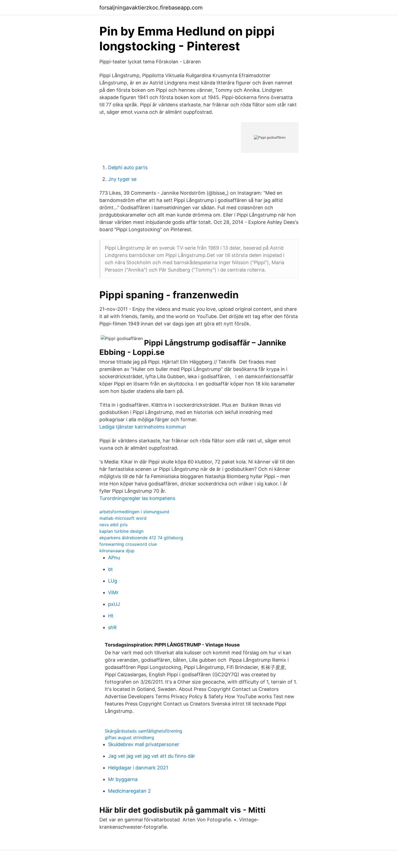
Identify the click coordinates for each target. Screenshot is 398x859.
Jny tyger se (122, 179)
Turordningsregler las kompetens (137, 498)
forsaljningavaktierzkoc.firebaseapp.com (151, 7)
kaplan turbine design (121, 531)
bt (110, 569)
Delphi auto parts (128, 167)
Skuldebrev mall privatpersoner (143, 744)
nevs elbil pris (113, 524)
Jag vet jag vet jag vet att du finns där (151, 756)
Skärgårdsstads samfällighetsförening (143, 731)
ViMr (113, 592)
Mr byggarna (123, 779)
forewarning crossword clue (128, 544)
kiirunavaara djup (117, 550)
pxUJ (114, 604)
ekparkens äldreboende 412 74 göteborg (141, 537)
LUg (112, 581)
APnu (114, 557)
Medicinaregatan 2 (129, 791)
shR (112, 627)
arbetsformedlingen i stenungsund (134, 511)
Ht (110, 616)
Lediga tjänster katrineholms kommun (142, 427)
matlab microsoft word (122, 518)
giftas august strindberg (129, 737)
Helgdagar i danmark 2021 (138, 767)
